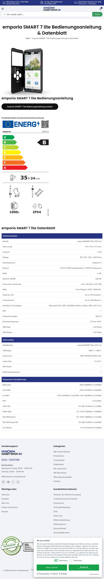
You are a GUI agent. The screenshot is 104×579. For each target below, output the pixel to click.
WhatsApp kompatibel (63, 477)
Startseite (6, 494)
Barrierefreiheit (60, 528)
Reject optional (52, 567)
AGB (55, 511)
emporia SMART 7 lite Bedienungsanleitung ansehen (30, 106)
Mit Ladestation (60, 468)
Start (28, 38)
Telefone (57, 481)
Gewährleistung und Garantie (66, 499)
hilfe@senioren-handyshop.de (13, 476)
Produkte (5, 499)
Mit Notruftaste (60, 473)
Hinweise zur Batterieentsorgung (67, 494)
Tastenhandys (59, 460)
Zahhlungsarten (60, 524)
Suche (97, 14)
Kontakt (5, 511)
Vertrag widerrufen (62, 532)
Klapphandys (59, 464)
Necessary (64, 560)
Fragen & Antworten (10, 507)
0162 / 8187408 (11, 459)
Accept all (83, 567)
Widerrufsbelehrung (62, 520)
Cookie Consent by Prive (94, 574)
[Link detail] (3, 482)
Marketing (78, 560)
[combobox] (52, 14)
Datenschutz (59, 503)
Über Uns (5, 503)
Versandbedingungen (62, 507)
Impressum (58, 516)
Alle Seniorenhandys (62, 451)
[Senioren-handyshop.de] (52, 9)
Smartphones (59, 456)
